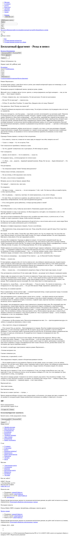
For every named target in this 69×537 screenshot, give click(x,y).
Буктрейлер (7, 432)
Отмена (12, 409)
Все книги (4, 30)
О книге (3, 78)
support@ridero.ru (17, 492)
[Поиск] (2, 26)
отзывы (8, 78)
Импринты (10, 30)
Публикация (8, 438)
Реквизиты (7, 456)
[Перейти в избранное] (2, 32)
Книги (6, 449)
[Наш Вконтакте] (5, 528)
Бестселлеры (18, 30)
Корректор (7, 433)
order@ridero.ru (22, 495)
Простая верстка (9, 429)
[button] (34, 26)
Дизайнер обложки (10, 435)
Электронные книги (10, 465)
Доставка (7, 475)
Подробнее (4, 67)
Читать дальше (5, 511)
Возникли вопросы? (10, 451)
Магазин (7, 2)
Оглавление (14, 78)
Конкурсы (7, 7)
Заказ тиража (8, 437)
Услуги (6, 5)
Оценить (11, 69)
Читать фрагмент (6, 55)
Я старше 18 (4, 409)
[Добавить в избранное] (2, 71)
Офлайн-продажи (9, 427)
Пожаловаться (5, 76)
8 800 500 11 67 (5, 486)
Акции (6, 12)
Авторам (7, 8)
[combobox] (34, 24)
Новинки (7, 468)
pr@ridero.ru (10, 497)
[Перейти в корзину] (4, 32)
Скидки (31, 30)
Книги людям (44, 30)
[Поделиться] (2, 74)
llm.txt (6, 459)
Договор (7, 457)
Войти (3, 22)
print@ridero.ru (18, 494)
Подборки (37, 30)
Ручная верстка (9, 430)
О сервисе (7, 4)
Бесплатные (25, 30)
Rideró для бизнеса (10, 440)
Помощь (6, 15)
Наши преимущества (10, 454)
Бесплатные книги (10, 470)
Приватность (8, 453)
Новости (7, 10)
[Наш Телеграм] (5, 530)
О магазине (7, 448)
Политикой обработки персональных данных (24, 502)
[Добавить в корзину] (8, 57)
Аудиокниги (8, 467)
